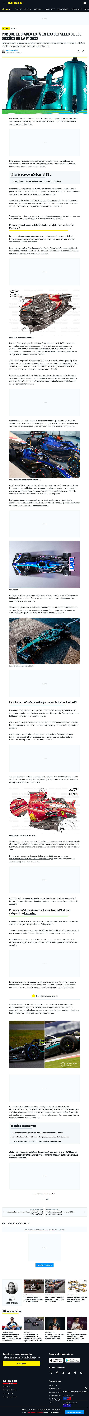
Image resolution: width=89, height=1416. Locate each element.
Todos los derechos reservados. (55, 1412)
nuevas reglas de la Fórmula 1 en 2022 (28, 118)
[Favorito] (78, 51)
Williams (72, 248)
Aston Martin (43, 248)
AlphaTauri (54, 248)
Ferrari (34, 710)
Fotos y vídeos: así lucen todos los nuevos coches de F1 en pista (37, 181)
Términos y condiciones (28, 1409)
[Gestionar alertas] (47, 1199)
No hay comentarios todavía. (45, 1229)
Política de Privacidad (59, 1409)
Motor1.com (6, 1386)
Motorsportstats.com (10, 1397)
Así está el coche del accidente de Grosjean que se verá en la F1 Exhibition (40, 1137)
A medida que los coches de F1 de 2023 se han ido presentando (35, 200)
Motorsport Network (35, 1412)
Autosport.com (8, 1393)
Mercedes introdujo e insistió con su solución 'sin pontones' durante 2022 (39, 921)
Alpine (24, 248)
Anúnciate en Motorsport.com (58, 1388)
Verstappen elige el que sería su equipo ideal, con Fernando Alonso (38, 1132)
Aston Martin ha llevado (30, 607)
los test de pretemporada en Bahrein (54, 216)
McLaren (63, 248)
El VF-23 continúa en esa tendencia (24, 898)
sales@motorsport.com (57, 1395)
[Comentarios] (84, 51)
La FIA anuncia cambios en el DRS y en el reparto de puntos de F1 (37, 1141)
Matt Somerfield (12, 50)
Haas (11, 856)
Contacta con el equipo (56, 1392)
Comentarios (53, 1385)
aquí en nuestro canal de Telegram (23, 1155)
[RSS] (81, 1372)
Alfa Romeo (32, 248)
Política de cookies (44, 1409)
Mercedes (30, 913)
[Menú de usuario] (84, 3)
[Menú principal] (4, 3)
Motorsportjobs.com (9, 1390)
